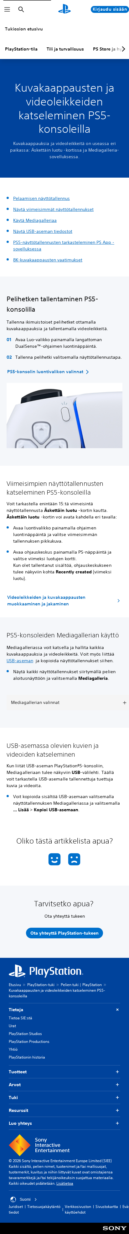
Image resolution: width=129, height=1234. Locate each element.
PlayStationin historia (27, 1057)
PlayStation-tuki (40, 984)
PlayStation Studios (25, 1033)
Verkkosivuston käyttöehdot (78, 1209)
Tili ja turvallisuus (65, 49)
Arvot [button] (15, 1084)
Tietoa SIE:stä (20, 1018)
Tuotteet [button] (18, 1072)
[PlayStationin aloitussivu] (64, 9)
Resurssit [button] (18, 1110)
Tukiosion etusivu (24, 29)
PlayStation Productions (29, 1041)
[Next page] (122, 49)
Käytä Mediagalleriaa (35, 220)
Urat (12, 1025)
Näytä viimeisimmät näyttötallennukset (53, 209)
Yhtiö (13, 1049)
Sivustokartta (106, 1206)
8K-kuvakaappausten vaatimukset (47, 260)
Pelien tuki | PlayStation (81, 984)
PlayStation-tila (21, 49)
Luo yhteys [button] (20, 1123)
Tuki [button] (13, 1097)
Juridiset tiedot (16, 1209)
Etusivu (15, 984)
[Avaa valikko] (7, 9)
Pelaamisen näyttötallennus (41, 198)
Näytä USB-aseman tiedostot (42, 231)
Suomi (25, 1199)
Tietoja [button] (16, 1009)
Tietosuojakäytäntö (43, 1206)
